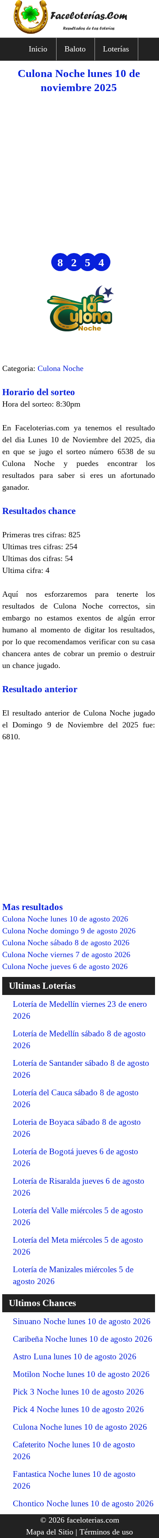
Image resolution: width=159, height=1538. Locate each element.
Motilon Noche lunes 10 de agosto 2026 (81, 1374)
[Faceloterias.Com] (79, 31)
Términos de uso (106, 1531)
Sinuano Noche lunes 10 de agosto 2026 (82, 1321)
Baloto (75, 48)
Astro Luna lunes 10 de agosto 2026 (74, 1356)
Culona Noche (60, 368)
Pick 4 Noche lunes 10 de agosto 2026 (78, 1409)
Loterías (116, 48)
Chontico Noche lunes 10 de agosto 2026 (83, 1503)
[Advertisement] (79, 174)
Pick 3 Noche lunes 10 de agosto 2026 (78, 1391)
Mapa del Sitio (49, 1531)
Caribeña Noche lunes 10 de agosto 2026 (82, 1338)
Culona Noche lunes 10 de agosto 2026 (80, 1427)
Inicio (38, 48)
